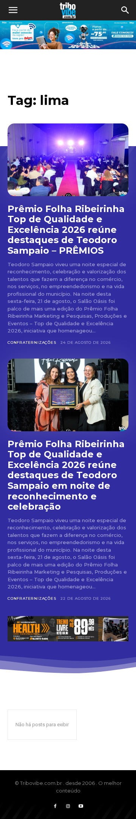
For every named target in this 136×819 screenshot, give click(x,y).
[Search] (125, 10)
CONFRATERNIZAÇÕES (32, 342)
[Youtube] (80, 806)
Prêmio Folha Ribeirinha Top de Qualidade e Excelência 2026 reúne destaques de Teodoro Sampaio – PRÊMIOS (66, 229)
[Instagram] (68, 806)
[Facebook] (55, 806)
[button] (13, 10)
